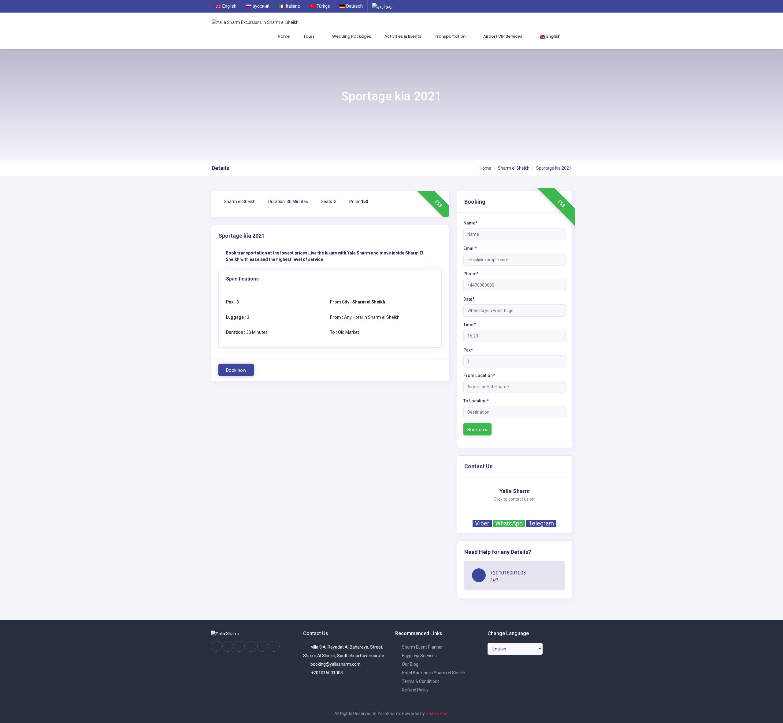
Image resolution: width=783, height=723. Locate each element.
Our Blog (409, 664)
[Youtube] (251, 646)
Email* (470, 248)
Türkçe (322, 6)
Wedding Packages (351, 36)
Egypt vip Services (419, 655)
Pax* (468, 350)
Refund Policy (415, 689)
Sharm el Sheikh (513, 168)
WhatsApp (509, 523)
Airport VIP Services (503, 36)
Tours (309, 36)
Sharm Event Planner (422, 647)
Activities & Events (402, 36)
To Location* (476, 400)
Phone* (470, 273)
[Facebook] (216, 646)
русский (260, 6)
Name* (470, 222)
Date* (468, 299)
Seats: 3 (328, 201)
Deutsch (354, 6)
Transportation (450, 36)
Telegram (541, 523)
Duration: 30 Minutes (287, 201)
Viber (482, 523)
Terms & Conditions (420, 681)
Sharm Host (437, 713)
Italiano (292, 6)
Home (284, 36)
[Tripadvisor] (239, 646)
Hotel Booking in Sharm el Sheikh (433, 672)
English (228, 6)
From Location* (479, 375)
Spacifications (242, 279)
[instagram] (227, 646)
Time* (469, 324)
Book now (236, 370)
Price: (358, 201)
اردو (389, 6)
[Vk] (262, 646)
